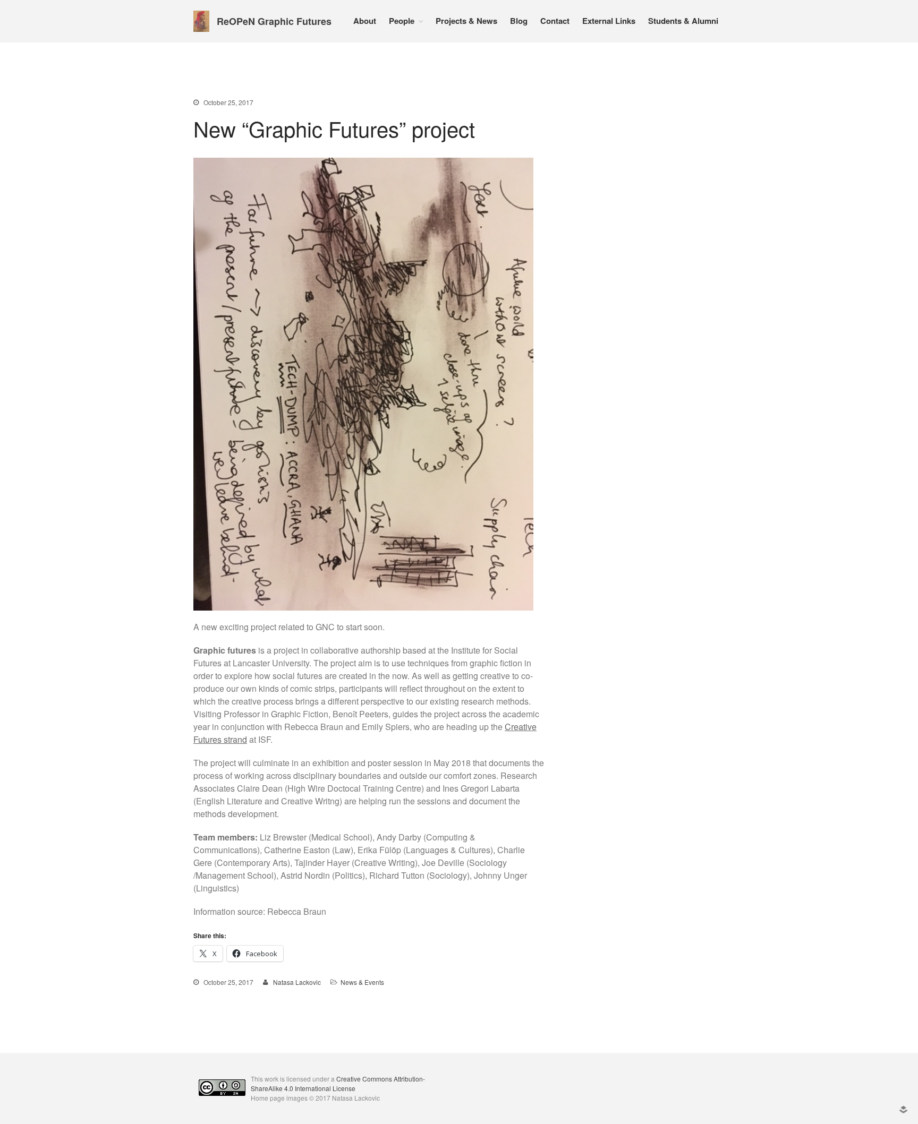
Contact (555, 21)
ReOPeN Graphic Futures (274, 21)
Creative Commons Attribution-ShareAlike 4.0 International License (338, 1083)
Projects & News (466, 21)
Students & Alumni (683, 21)
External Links (608, 21)
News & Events (362, 981)
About (364, 21)
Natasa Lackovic (297, 981)
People (401, 21)
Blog (519, 21)
